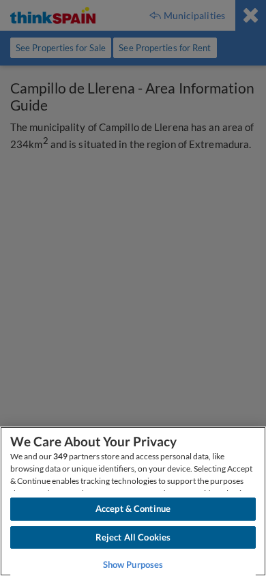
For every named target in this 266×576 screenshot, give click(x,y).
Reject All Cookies (133, 537)
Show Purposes (133, 564)
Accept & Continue (133, 508)
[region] (133, 501)
